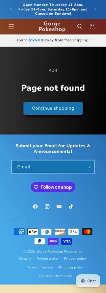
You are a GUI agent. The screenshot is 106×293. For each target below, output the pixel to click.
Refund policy (48, 259)
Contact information (55, 276)
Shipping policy (71, 267)
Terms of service (40, 267)
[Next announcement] (95, 9)
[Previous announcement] (10, 9)
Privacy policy (75, 259)
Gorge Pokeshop (50, 251)
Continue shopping (53, 108)
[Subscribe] (88, 166)
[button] (11, 26)
